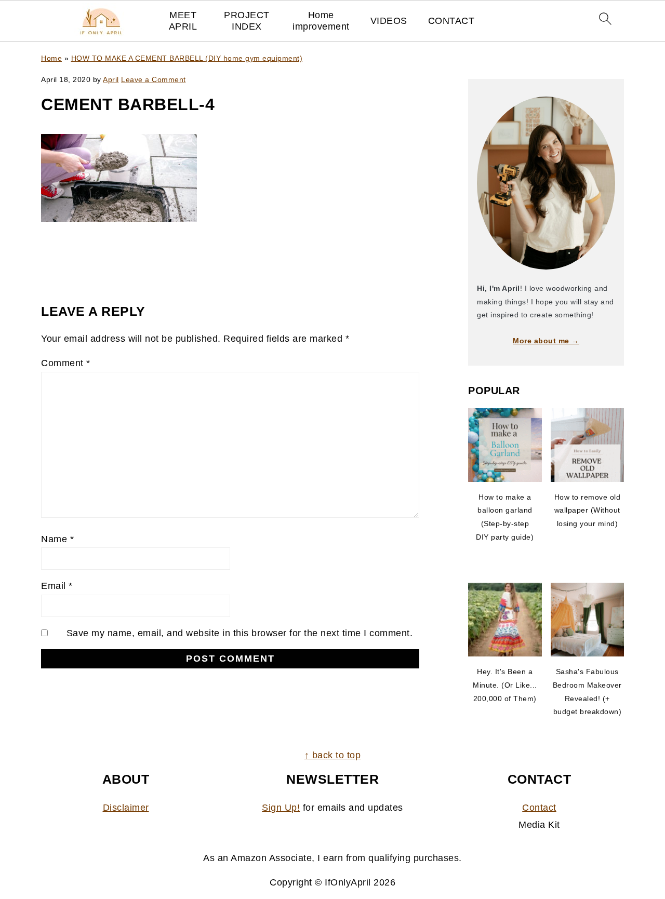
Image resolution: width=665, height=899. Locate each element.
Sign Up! (281, 807)
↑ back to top (332, 755)
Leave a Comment (153, 79)
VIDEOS (388, 21)
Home (51, 58)
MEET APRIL (183, 21)
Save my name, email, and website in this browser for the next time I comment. (239, 633)
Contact (539, 807)
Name (57, 539)
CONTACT (451, 21)
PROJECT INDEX (247, 21)
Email (57, 586)
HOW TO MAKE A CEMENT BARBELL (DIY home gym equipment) (187, 58)
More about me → (546, 341)
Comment (65, 363)
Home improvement (321, 21)
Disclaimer (126, 807)
